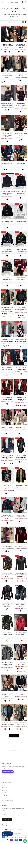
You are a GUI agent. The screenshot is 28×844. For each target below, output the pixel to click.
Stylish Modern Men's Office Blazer (7, 308)
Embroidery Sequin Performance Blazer (21, 250)
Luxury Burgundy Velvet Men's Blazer (20, 545)
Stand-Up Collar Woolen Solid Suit (21, 428)
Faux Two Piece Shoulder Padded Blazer (21, 105)
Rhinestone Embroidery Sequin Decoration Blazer (7, 279)
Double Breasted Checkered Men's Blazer (7, 75)
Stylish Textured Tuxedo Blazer (20, 516)
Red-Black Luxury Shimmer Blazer (7, 398)
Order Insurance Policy (7, 800)
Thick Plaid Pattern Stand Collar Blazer (7, 340)
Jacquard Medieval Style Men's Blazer (20, 456)
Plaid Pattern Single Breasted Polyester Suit (7, 457)
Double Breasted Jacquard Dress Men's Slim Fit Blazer (21, 575)
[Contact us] (25, 841)
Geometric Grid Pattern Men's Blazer (21, 164)
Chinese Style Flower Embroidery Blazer (7, 104)
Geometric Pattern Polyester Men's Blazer (21, 634)
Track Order (4, 795)
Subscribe (6, 819)
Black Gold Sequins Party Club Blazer (7, 604)
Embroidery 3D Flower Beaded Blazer (20, 192)
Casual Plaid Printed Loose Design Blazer (21, 340)
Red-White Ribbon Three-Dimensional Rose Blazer (7, 369)
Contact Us (4, 787)
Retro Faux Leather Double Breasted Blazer (7, 694)
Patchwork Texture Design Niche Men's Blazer (7, 664)
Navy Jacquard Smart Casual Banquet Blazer (21, 605)
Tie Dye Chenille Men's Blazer (21, 134)
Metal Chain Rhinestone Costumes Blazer (7, 487)
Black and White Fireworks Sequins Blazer (7, 575)
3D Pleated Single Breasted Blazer (21, 663)
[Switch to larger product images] (23, 22)
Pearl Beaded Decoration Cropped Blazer (7, 517)
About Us (4, 785)
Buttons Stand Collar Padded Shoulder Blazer (7, 193)
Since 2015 (18, 833)
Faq (2, 780)
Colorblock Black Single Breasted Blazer (7, 135)
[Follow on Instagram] (6, 825)
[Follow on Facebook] (2, 825)
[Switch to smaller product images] (25, 22)
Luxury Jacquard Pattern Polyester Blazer (21, 399)
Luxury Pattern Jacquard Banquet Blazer (7, 634)
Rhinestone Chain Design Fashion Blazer (21, 222)
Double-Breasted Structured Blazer (7, 164)
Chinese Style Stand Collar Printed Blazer (7, 723)
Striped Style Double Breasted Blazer (7, 545)
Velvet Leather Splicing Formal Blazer (20, 279)
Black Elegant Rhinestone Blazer (7, 250)
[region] (14, 749)
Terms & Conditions (6, 782)
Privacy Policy (5, 793)
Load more (14, 736)
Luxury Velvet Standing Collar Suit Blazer (21, 309)
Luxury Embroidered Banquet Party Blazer (21, 486)
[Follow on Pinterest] (10, 825)
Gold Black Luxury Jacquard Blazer (21, 368)
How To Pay (5, 790)
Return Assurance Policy (7, 798)
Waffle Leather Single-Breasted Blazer (20, 46)
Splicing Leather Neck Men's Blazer (21, 723)
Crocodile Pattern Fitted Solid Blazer (20, 693)
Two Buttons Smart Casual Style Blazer (7, 428)
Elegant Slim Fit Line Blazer (20, 74)
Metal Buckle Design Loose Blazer (7, 222)
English (19, 829)
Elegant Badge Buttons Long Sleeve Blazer (7, 46)
